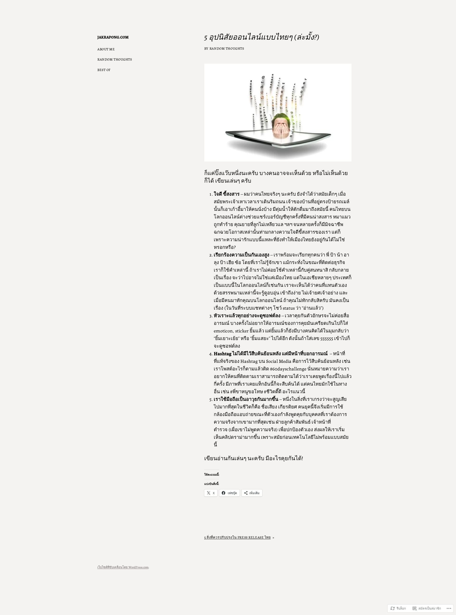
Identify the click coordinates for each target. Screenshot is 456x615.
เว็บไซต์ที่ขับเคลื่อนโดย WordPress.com (122, 567)
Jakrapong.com (112, 37)
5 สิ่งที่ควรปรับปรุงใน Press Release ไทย (237, 537)
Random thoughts (226, 48)
